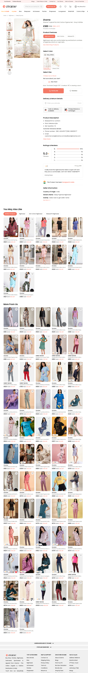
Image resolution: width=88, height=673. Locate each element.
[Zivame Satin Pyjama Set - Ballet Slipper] (75, 508)
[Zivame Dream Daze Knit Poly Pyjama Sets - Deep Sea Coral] (43, 227)
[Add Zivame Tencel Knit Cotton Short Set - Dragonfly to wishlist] (48, 500)
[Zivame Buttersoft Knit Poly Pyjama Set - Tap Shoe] (59, 590)
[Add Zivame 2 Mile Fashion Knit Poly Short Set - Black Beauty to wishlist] (64, 219)
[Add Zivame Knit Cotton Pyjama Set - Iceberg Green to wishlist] (80, 418)
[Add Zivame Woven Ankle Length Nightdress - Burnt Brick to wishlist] (64, 637)
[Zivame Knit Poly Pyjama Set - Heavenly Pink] (11, 317)
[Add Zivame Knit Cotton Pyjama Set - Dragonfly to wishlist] (80, 391)
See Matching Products (51, 45)
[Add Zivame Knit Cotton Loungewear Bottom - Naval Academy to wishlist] (80, 363)
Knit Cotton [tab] (60, 36)
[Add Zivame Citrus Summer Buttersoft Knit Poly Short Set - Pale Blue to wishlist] (80, 664)
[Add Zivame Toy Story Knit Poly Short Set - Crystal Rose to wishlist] (80, 610)
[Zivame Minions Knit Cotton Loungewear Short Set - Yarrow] (59, 481)
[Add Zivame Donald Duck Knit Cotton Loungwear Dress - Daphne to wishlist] (64, 391)
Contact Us (52, 1)
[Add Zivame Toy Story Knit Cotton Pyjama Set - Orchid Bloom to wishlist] (16, 391)
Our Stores (60, 1)
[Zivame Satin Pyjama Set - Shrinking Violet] (59, 508)
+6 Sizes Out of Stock (49, 76)
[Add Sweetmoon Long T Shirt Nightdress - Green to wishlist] (48, 336)
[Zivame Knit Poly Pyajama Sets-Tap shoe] (27, 282)
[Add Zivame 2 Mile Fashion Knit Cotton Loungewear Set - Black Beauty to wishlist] (64, 418)
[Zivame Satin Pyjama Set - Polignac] (43, 481)
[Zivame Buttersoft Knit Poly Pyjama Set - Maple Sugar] (27, 317)
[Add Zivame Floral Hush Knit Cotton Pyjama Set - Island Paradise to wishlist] (80, 246)
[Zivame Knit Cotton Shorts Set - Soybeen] (11, 254)
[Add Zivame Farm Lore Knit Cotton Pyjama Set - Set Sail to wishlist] (48, 418)
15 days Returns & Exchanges (74, 110)
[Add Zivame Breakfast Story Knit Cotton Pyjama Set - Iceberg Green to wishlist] (32, 391)
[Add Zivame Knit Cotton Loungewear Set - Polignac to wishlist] (64, 664)
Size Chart (54, 82)
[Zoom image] (27, 38)
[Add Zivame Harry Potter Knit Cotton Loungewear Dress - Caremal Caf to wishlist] (32, 664)
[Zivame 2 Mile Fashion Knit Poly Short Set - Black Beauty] (59, 227)
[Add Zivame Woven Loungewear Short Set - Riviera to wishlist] (32, 336)
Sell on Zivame (69, 1)
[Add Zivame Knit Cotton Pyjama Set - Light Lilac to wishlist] (80, 309)
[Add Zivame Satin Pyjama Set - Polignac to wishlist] (48, 473)
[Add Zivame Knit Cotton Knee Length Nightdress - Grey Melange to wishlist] (48, 637)
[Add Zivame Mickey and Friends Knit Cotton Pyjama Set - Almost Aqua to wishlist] (16, 555)
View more (46, 139)
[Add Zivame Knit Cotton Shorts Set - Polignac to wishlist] (32, 219)
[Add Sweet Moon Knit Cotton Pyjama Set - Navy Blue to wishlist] (64, 336)
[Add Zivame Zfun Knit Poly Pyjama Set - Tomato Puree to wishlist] (16, 219)
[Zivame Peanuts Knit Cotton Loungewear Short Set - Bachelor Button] (27, 426)
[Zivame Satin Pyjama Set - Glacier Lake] (59, 618)
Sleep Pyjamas (19, 15)
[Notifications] (60, 7)
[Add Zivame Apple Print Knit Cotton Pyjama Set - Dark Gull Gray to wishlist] (32, 528)
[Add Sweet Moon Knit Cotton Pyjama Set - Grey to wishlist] (16, 363)
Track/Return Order (42, 1)
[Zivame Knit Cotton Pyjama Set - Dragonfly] (75, 399)
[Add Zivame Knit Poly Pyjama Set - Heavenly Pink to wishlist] (16, 309)
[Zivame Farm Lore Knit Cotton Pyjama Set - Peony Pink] (75, 645)
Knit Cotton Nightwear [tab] (35, 214)
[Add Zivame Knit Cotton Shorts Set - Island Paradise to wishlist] (16, 274)
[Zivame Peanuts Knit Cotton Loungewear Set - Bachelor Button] (43, 618)
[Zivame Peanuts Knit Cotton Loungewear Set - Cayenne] (27, 645)
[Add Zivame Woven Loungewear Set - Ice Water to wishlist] (16, 664)
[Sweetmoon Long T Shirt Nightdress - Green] (43, 344)
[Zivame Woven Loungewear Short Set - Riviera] (27, 344)
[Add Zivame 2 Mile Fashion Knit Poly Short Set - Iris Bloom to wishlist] (80, 219)
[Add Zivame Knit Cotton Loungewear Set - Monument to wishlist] (64, 309)
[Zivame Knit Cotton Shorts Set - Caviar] (59, 254)
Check (79, 103)
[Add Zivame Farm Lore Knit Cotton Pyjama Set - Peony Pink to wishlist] (80, 637)
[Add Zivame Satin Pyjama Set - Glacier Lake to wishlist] (64, 610)
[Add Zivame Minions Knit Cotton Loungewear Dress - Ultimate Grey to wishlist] (16, 446)
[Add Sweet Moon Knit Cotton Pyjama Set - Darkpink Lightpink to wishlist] (80, 336)
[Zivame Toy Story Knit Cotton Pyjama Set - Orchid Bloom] (11, 399)
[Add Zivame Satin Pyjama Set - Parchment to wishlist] (48, 446)
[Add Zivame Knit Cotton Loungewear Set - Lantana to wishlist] (32, 473)
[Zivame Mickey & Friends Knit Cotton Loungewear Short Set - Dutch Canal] (43, 372)
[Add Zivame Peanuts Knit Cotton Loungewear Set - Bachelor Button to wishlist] (48, 610)
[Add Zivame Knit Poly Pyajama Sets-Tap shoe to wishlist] (32, 274)
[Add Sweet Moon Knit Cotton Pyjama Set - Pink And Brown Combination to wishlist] (80, 555)
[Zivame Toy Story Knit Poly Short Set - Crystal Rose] (75, 618)
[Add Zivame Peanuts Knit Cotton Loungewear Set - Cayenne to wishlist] (32, 637)
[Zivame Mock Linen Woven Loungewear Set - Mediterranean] (11, 590)
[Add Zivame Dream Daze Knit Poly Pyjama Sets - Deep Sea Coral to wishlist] (48, 219)
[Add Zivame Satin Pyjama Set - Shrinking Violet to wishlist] (64, 500)
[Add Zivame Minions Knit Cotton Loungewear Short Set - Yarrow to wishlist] (64, 473)
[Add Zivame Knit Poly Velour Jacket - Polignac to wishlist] (16, 637)
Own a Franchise (79, 1)
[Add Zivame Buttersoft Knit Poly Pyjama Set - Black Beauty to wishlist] (48, 309)
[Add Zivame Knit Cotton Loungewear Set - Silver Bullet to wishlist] (16, 610)
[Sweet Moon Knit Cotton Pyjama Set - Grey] (11, 372)
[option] (9, 26)
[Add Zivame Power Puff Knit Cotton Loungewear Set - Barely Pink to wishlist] (64, 446)
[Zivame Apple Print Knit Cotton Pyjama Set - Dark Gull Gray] (27, 536)
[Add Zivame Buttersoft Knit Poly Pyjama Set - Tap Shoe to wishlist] (64, 582)
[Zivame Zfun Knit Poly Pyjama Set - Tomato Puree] (11, 227)
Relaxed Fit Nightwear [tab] (52, 214)
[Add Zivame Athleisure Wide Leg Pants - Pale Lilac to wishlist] (48, 664)
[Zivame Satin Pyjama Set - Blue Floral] (11, 344)
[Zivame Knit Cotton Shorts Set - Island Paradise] (11, 282)
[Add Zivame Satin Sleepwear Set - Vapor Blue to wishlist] (80, 473)
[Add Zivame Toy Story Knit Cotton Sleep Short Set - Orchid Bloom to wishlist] (64, 528)
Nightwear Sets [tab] (49, 36)
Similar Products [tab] (10, 214)
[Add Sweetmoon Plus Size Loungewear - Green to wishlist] (48, 582)
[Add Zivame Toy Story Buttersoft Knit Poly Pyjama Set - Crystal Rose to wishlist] (16, 418)
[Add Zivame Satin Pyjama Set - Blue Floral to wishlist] (16, 336)
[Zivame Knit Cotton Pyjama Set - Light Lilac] (75, 317)
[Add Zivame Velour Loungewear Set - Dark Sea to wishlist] (48, 555)
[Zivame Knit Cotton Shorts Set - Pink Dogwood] (43, 254)
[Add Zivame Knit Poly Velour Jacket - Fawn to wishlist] (48, 528)
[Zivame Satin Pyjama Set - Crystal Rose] (75, 590)
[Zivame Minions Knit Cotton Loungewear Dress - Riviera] (27, 618)
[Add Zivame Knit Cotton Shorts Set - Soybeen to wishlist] (16, 246)
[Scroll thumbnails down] (9, 72)
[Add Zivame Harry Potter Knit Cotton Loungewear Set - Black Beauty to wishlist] (16, 500)
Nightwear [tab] (22, 214)
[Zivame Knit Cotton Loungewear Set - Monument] (59, 317)
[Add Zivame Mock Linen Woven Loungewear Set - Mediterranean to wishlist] (16, 582)
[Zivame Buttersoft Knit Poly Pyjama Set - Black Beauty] (43, 317)
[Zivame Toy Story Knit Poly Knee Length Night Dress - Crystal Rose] (75, 536)
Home (4, 15)
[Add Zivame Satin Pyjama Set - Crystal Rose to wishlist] (80, 582)
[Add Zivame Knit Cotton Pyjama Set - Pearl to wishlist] (32, 582)
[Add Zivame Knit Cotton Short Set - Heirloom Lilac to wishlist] (80, 446)
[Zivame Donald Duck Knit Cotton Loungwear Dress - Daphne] (59, 399)
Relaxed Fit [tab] (71, 36)
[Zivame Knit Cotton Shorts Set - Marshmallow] (27, 254)
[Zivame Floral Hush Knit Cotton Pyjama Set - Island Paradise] (75, 254)
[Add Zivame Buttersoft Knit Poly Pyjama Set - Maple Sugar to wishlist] (32, 309)
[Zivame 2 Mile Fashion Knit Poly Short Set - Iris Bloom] (75, 227)
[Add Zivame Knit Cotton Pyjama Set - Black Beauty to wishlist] (64, 363)
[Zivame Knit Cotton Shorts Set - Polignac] (27, 227)
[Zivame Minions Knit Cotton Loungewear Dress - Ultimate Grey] (11, 454)
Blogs (32, 1)
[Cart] (70, 7)
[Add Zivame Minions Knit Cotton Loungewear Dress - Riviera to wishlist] (32, 610)
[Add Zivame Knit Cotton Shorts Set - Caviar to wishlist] (64, 246)
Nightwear (11, 15)
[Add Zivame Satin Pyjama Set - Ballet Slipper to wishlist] (80, 500)
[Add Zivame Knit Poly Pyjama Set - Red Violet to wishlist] (32, 555)
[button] (41, 6)
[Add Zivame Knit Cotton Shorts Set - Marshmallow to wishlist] (32, 246)
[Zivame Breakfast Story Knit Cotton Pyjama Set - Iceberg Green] (27, 399)
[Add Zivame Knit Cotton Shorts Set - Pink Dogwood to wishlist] (48, 246)
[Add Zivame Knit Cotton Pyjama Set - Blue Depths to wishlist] (64, 555)
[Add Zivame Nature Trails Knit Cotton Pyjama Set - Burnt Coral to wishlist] (16, 528)
